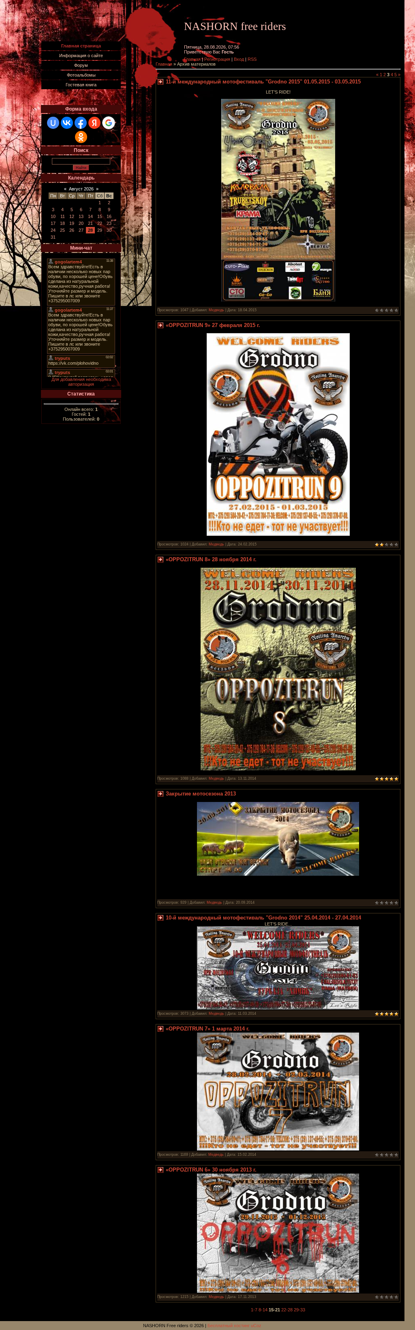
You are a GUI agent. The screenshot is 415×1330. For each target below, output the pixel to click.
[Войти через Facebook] (81, 123)
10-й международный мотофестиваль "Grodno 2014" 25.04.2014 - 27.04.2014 (263, 918)
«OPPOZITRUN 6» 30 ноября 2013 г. (211, 1170)
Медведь (216, 310)
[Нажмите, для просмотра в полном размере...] (278, 299)
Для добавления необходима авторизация (81, 382)
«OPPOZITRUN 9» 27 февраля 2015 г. (213, 325)
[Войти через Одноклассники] (81, 137)
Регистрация (217, 59)
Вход (239, 59)
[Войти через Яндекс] (94, 123)
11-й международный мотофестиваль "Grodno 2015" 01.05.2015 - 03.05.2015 (263, 82)
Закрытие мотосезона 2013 (201, 794)
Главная (192, 59)
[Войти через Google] (108, 122)
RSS (252, 59)
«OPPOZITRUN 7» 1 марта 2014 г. (208, 1029)
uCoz (256, 1325)
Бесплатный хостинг (229, 1325)
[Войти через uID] (53, 123)
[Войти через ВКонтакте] (67, 123)
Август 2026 (81, 188)
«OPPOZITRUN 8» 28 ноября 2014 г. (211, 559)
